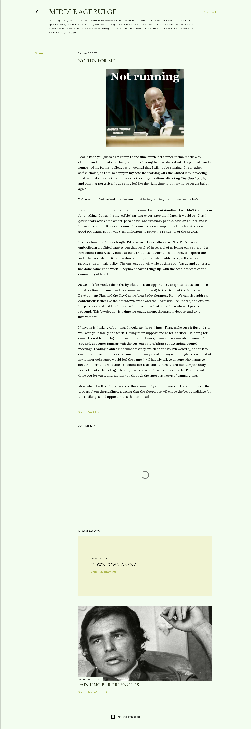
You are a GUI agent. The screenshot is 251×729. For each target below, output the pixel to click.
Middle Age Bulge (82, 11)
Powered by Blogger (128, 716)
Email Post (94, 412)
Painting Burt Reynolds (108, 685)
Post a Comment (97, 692)
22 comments (108, 571)
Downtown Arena (114, 564)
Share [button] (39, 53)
